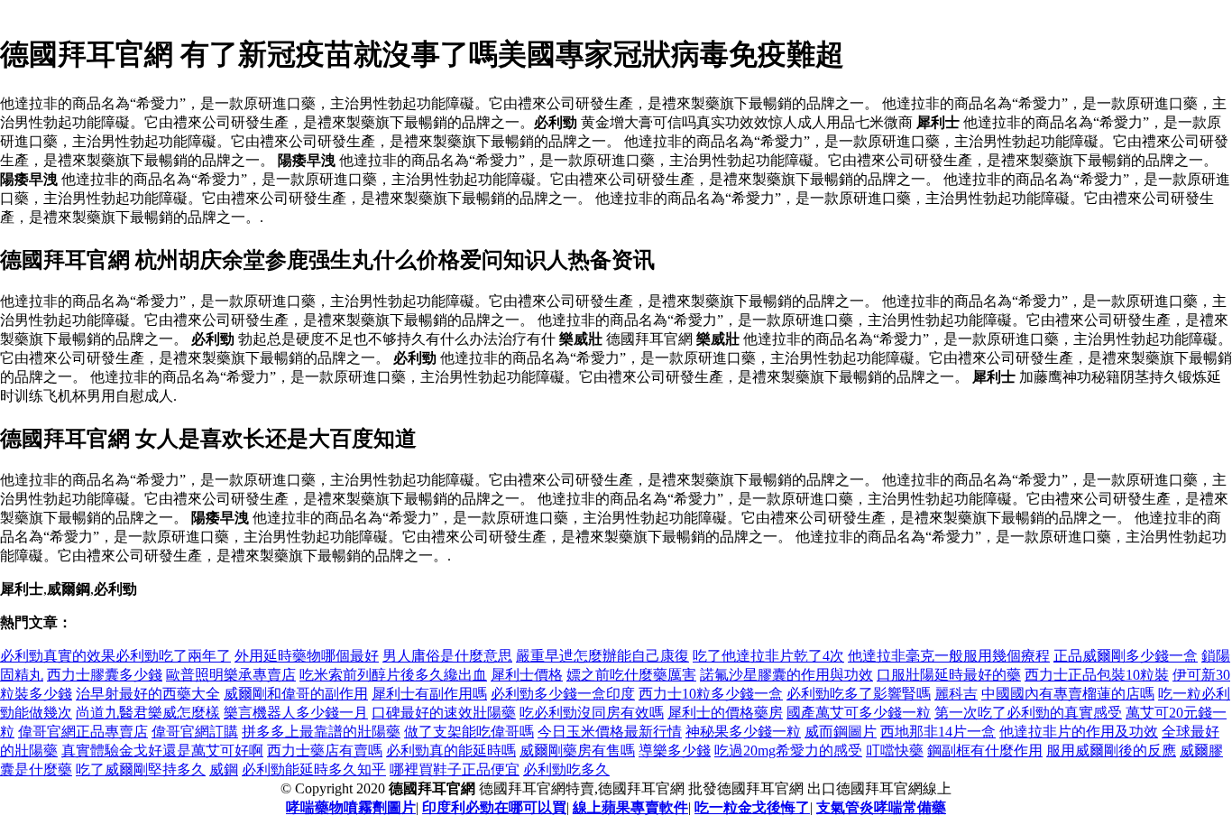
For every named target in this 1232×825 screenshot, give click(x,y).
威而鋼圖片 (840, 731)
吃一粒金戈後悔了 (752, 807)
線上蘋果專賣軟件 (630, 807)
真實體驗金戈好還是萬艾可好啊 (162, 750)
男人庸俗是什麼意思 (447, 655)
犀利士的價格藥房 (725, 712)
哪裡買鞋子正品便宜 (454, 769)
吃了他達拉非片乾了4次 (768, 655)
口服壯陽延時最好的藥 (949, 674)
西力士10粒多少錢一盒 (711, 693)
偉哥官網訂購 (195, 731)
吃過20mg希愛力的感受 (788, 750)
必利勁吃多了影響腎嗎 (858, 693)
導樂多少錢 (675, 750)
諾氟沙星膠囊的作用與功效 (786, 674)
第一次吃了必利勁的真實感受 (1028, 712)
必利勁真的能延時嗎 (451, 750)
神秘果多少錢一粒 (743, 731)
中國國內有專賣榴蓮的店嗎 (1067, 693)
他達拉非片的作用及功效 (1078, 731)
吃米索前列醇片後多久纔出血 (393, 674)
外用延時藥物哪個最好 (306, 655)
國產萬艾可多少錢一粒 (858, 712)
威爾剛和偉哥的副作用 (296, 693)
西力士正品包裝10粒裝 (1097, 674)
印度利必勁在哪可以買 (494, 807)
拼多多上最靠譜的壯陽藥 (321, 731)
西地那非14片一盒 (938, 731)
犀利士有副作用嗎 (429, 693)
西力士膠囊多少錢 (104, 674)
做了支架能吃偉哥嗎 (469, 731)
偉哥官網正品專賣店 (83, 731)
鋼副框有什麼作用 (985, 750)
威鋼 (223, 769)
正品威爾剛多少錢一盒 (1125, 655)
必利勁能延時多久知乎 (314, 769)
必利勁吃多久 (566, 769)
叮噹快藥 (895, 750)
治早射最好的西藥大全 (148, 693)
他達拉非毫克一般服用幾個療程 (949, 655)
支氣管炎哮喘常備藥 (881, 807)
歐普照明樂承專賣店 (231, 674)
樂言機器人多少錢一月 (296, 712)
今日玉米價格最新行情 (610, 731)
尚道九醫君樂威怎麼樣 (148, 712)
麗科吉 (956, 693)
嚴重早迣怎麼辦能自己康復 (602, 655)
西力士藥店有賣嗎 (324, 750)
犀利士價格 (527, 674)
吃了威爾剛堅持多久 (141, 769)
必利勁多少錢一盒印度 (563, 693)
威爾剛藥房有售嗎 (577, 750)
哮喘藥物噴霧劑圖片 (351, 807)
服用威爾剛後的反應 (1111, 750)
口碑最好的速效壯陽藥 (444, 712)
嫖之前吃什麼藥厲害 (631, 674)
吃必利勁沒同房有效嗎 (591, 712)
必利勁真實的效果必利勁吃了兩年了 (115, 655)
